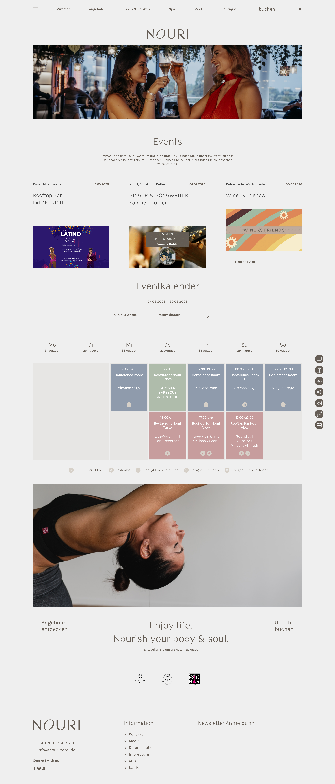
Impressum (139, 754)
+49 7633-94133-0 (56, 743)
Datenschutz (140, 747)
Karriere (136, 767)
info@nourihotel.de (56, 750)
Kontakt (136, 734)
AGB (132, 761)
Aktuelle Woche (125, 315)
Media (134, 741)
